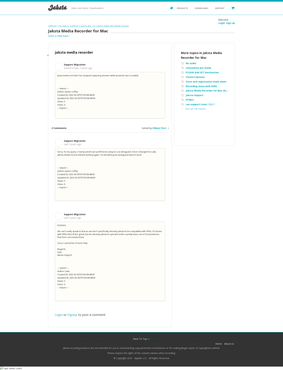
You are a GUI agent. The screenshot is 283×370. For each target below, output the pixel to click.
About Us (229, 343)
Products (182, 8)
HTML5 (190, 99)
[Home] (170, 7)
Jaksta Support (194, 95)
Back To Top (140, 338)
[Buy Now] (231, 7)
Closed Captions (195, 77)
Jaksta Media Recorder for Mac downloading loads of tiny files (223, 90)
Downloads (201, 8)
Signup (72, 315)
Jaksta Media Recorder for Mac (113, 26)
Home (218, 343)
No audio (191, 63)
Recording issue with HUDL (201, 86)
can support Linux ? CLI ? (200, 104)
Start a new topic (58, 36)
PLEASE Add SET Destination (202, 72)
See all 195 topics (195, 108)
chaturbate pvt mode (198, 67)
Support (220, 8)
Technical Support (69, 26)
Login (59, 315)
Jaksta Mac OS (88, 26)
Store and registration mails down (206, 81)
